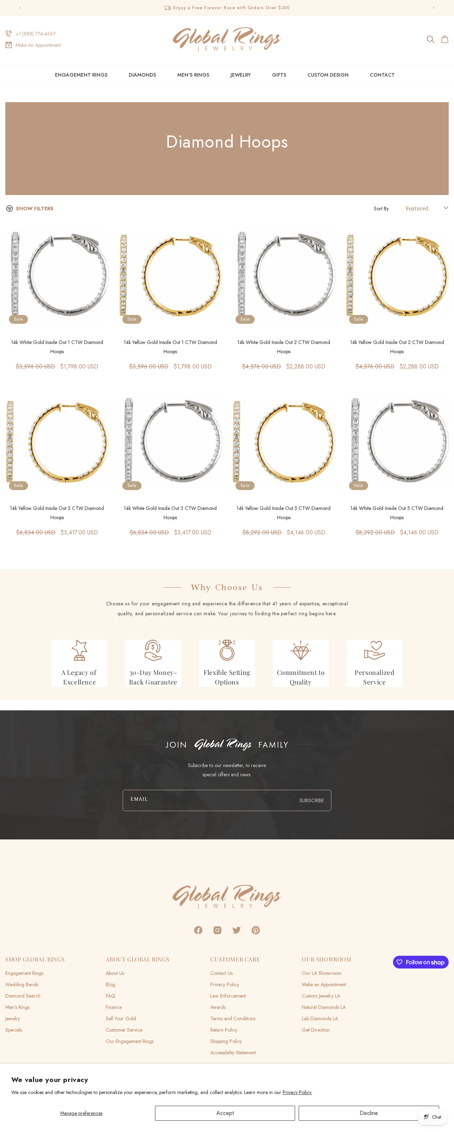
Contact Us (221, 973)
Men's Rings (193, 74)
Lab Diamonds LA (320, 1018)
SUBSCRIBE (311, 800)
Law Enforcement (228, 995)
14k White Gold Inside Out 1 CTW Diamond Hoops (57, 347)
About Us (115, 973)
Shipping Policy (226, 1041)
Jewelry (241, 74)
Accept (225, 1113)
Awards (218, 1007)
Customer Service (124, 1029)
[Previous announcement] (20, 8)
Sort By (381, 208)
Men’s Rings (17, 1007)
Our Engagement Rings (130, 1041)
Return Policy (223, 1029)
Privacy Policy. (297, 1092)
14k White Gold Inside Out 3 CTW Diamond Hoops (170, 513)
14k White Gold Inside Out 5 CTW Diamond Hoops (396, 513)
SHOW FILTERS (35, 208)
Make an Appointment (324, 984)
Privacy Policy (224, 984)
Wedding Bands (21, 984)
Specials (13, 1029)
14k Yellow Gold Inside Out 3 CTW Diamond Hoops (57, 513)
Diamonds (142, 74)
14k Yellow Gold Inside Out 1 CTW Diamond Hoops (170, 347)
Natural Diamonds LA (324, 1007)
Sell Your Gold (121, 1018)
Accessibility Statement (233, 1052)
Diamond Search (22, 995)
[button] (431, 39)
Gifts (279, 74)
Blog (110, 984)
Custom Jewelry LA (321, 995)
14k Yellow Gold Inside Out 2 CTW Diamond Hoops (397, 347)
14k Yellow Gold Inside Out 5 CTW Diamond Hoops (284, 513)
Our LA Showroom (322, 973)
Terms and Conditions (232, 1018)
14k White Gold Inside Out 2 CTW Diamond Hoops (283, 347)
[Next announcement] (434, 8)
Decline (369, 1113)
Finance (114, 1007)
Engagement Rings (81, 74)
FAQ (110, 995)
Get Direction (316, 1029)
